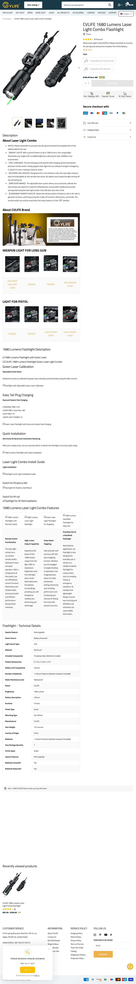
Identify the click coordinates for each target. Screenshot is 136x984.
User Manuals (53, 947)
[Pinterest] (100, 935)
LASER (51, 12)
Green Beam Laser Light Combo (12, 284)
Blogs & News (53, 944)
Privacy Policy (76, 940)
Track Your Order (77, 947)
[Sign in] (120, 5)
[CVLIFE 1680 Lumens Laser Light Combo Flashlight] (15, 884)
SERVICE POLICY (79, 928)
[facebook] (111, 935)
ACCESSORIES (78, 12)
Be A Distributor (54, 940)
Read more (87, 49)
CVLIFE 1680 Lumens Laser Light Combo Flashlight (13, 904)
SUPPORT (112, 12)
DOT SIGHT (20, 12)
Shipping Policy (76, 933)
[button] (89, 81)
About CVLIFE (53, 933)
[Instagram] (95, 935)
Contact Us (52, 936)
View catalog (32, 4)
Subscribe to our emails (103, 940)
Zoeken (109, 5)
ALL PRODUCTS (63, 12)
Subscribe (103, 954)
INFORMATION (55, 928)
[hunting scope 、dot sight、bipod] (41, 246)
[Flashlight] (31, 263)
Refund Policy (76, 936)
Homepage (7, 18)
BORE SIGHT (41, 12)
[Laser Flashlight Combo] (51, 315)
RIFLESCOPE (8, 12)
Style (85, 54)
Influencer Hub (53, 951)
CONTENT (91, 12)
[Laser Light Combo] (12, 263)
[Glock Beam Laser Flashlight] (70, 263)
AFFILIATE (101, 12)
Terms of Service (77, 944)
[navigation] (17, 123)
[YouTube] (105, 935)
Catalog (73, 951)
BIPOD (30, 12)
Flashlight (32, 284)
